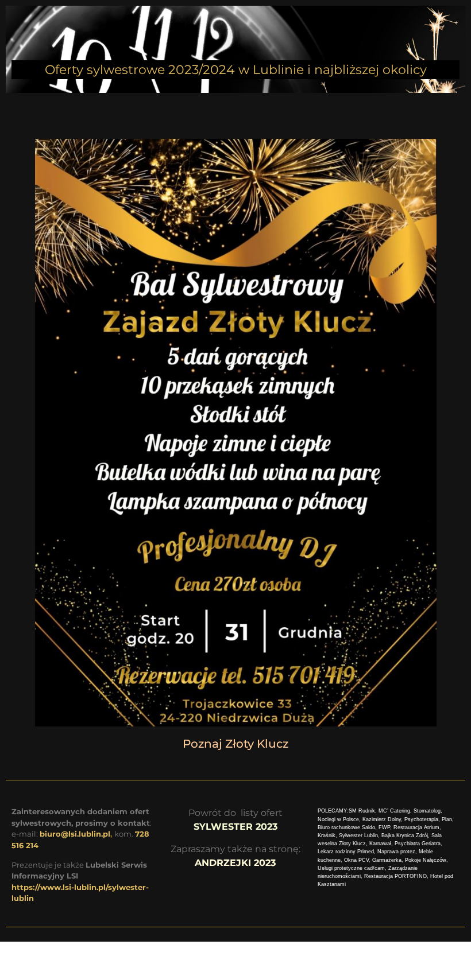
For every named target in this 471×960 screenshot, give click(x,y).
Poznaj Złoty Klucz (235, 744)
